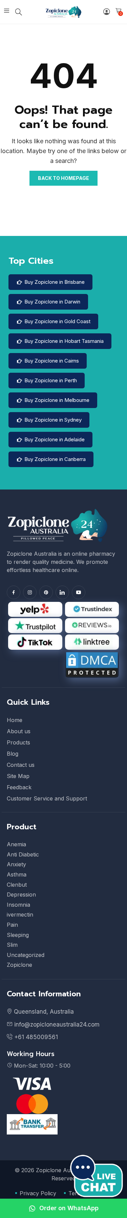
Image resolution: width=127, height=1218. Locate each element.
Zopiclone (19, 964)
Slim (12, 944)
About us (18, 731)
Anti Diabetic (23, 854)
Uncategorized (25, 955)
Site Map (18, 776)
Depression (21, 894)
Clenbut (17, 884)
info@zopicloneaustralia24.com (56, 1024)
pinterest (46, 592)
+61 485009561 (35, 1037)
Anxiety (16, 864)
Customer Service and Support (47, 798)
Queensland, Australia (44, 1011)
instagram (30, 592)
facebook (13, 592)
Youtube (78, 592)
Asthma (16, 874)
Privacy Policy (38, 1193)
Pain (12, 924)
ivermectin (20, 914)
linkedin (62, 592)
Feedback (19, 787)
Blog (12, 753)
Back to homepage (63, 178)
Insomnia (18, 904)
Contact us (21, 764)
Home (14, 720)
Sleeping (18, 934)
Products (18, 742)
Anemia (16, 844)
